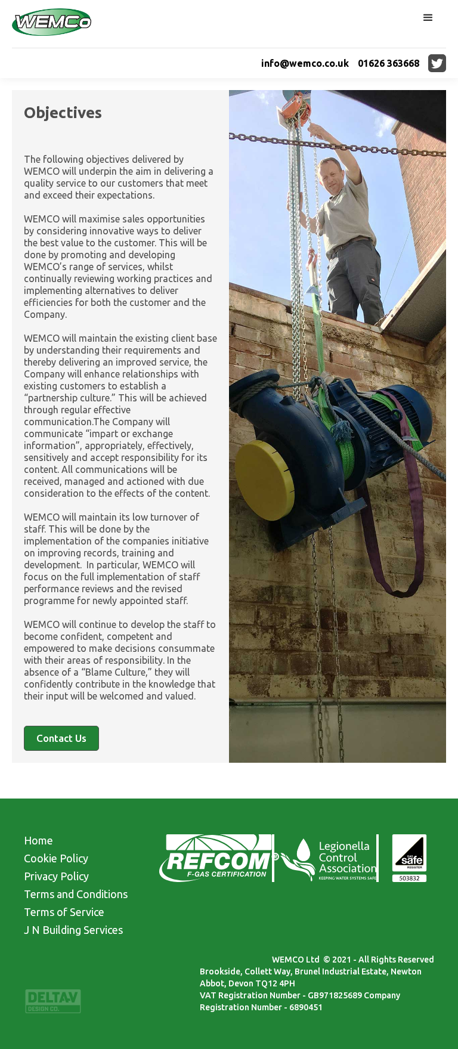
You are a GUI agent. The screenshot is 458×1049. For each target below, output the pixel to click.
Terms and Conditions (76, 894)
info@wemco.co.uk (305, 63)
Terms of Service (64, 912)
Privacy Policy (56, 876)
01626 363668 (388, 63)
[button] (428, 18)
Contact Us (61, 738)
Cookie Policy (56, 858)
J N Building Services (73, 930)
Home (38, 840)
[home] (51, 24)
